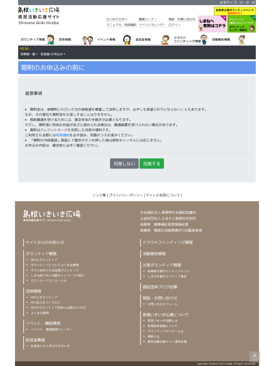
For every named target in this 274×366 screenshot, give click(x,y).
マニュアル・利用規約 (121, 25)
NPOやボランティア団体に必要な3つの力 (58, 307)
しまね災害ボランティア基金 (167, 276)
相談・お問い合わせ (181, 19)
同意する (151, 164)
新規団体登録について (163, 326)
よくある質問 (40, 313)
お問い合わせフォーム (163, 304)
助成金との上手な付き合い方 (50, 346)
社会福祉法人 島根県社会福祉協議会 (168, 212)
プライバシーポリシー (126, 195)
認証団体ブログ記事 (160, 287)
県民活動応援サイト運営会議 (167, 341)
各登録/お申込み (51, 54)
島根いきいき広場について (166, 314)
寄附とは (154, 336)
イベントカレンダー (152, 25)
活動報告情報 (154, 253)
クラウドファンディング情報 (168, 242)
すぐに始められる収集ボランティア (55, 270)
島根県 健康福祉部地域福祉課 (164, 224)
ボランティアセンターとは (49, 280)
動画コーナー (148, 19)
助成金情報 (35, 340)
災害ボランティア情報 (162, 265)
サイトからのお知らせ (45, 242)
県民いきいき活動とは (163, 320)
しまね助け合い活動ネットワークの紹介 (58, 275)
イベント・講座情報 (43, 323)
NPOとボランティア (44, 260)
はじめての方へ (116, 19)
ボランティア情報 (41, 253)
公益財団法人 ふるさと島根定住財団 (168, 218)
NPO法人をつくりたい (45, 302)
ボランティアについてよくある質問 (55, 265)
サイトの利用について (163, 195)
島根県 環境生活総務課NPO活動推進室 (171, 230)
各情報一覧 (27, 54)
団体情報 (33, 291)
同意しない (124, 164)
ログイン (174, 25)
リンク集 (99, 195)
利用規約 (63, 135)
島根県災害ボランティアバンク (169, 271)
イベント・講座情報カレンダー (52, 329)
